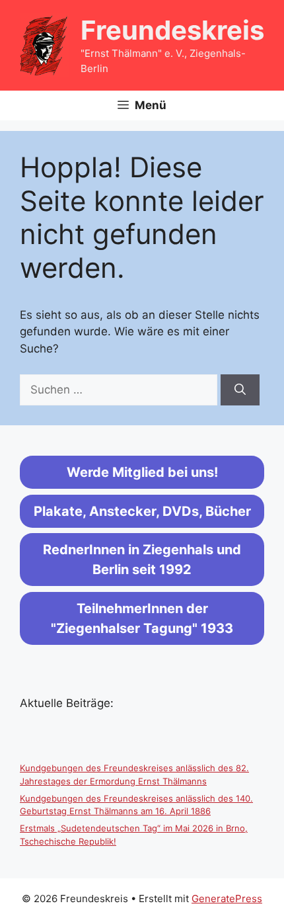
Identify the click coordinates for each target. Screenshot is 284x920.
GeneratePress (227, 898)
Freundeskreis (172, 30)
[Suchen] (240, 390)
